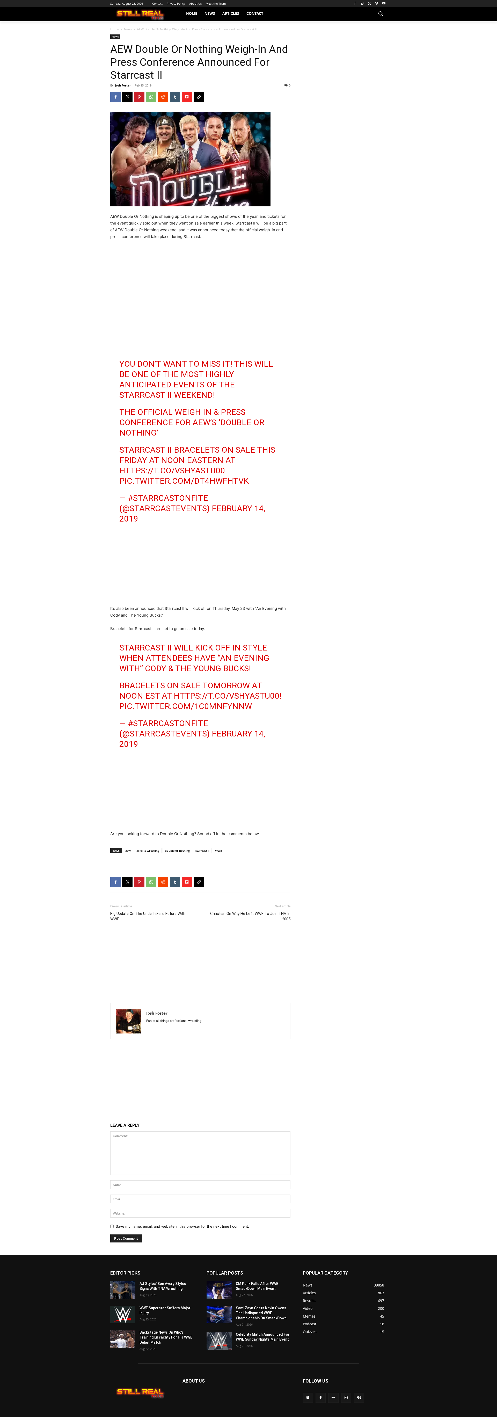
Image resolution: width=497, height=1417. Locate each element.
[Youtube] (384, 4)
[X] (369, 4)
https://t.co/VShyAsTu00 (172, 470)
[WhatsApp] (151, 97)
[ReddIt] (163, 97)
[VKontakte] (359, 1398)
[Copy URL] (199, 97)
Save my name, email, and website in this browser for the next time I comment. (182, 1226)
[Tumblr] (175, 97)
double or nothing (177, 850)
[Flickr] (333, 1398)
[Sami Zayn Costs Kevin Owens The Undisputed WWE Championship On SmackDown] (219, 1314)
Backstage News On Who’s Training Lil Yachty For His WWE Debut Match (166, 1337)
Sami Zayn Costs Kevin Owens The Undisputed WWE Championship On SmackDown (261, 1313)
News (128, 29)
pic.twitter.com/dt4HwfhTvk (184, 481)
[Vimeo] (376, 4)
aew (128, 850)
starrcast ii (202, 850)
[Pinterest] (139, 97)
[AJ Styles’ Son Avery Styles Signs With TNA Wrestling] (122, 1290)
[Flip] (187, 97)
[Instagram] (362, 4)
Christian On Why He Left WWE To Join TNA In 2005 (250, 916)
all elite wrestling (147, 850)
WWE (218, 850)
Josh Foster (123, 85)
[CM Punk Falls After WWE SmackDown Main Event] (219, 1290)
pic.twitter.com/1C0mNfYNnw (185, 706)
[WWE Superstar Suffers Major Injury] (122, 1314)
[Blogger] (308, 1398)
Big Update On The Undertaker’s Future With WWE (147, 916)
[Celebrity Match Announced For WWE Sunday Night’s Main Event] (219, 1341)
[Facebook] (355, 4)
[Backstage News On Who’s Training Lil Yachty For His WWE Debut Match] (122, 1339)
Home (114, 29)
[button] (380, 13)
